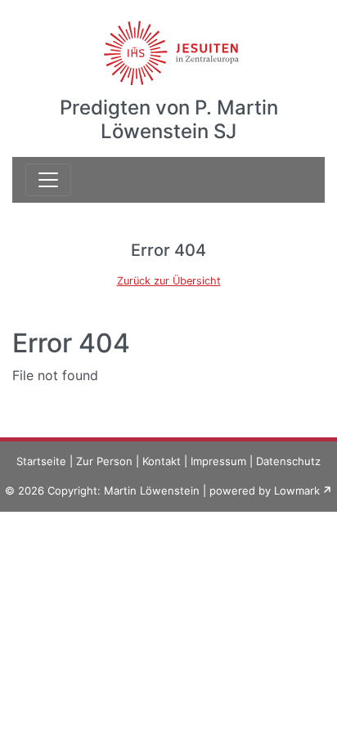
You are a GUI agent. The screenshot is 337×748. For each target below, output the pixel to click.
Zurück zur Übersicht (169, 281)
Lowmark (297, 490)
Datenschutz (288, 461)
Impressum (218, 461)
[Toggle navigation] (48, 179)
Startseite (41, 461)
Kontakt (161, 461)
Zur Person (104, 461)
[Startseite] (169, 43)
